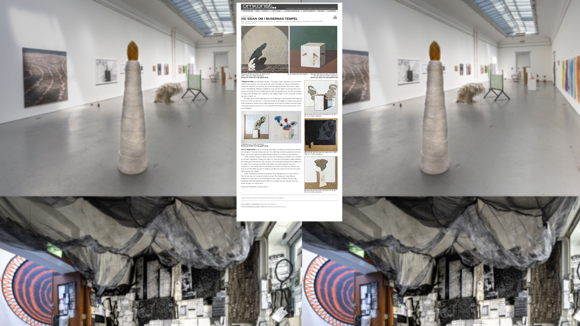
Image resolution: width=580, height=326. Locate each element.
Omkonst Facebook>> (269, 204)
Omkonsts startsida (276, 198)
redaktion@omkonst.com (276, 207)
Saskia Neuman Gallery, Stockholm (254, 198)
